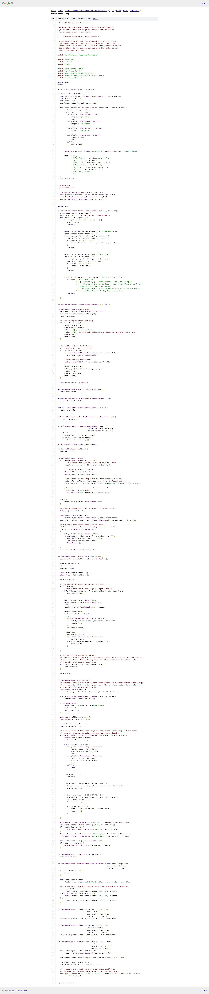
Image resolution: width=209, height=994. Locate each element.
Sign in (204, 3)
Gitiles (13, 991)
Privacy (19, 991)
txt (200, 990)
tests (125, 10)
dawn (53, 10)
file (96, 19)
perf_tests (134, 10)
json (205, 990)
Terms (25, 991)
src (113, 10)
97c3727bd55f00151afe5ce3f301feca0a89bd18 (86, 10)
